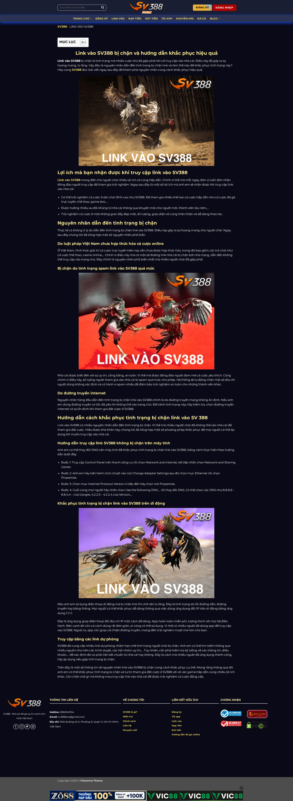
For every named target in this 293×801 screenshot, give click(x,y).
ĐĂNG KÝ (101, 18)
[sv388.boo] (146, 8)
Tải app (176, 716)
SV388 (62, 26)
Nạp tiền (177, 725)
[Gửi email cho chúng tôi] (33, 726)
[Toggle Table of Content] (81, 42)
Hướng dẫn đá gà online (186, 734)
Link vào (177, 721)
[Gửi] (102, 8)
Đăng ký (177, 712)
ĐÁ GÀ (201, 18)
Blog (214, 18)
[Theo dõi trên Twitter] (27, 726)
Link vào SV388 (68, 180)
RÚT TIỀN (151, 18)
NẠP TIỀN (134, 18)
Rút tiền (176, 730)
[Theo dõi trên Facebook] (15, 726)
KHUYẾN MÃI (185, 18)
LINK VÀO (118, 18)
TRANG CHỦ (81, 18)
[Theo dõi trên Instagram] (21, 726)
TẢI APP (166, 18)
